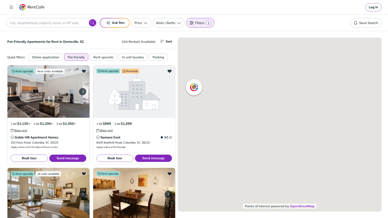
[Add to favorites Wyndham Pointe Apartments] (84, 173)
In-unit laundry (133, 57)
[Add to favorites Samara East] (169, 71)
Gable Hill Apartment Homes (36, 137)
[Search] (92, 22)
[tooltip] (19, 130)
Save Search (368, 23)
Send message (68, 158)
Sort (169, 41)
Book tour (29, 158)
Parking (158, 57)
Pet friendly (76, 57)
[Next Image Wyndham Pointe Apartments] (82, 194)
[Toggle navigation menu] (11, 7)
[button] (48, 91)
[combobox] (51, 23)
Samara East (110, 137)
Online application (45, 57)
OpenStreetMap (302, 206)
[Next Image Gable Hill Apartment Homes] (82, 91)
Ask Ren (118, 23)
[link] (373, 7)
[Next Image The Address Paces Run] (168, 194)
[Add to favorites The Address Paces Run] (169, 173)
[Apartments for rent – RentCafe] (32, 7)
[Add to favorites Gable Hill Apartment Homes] (84, 71)
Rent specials (103, 57)
